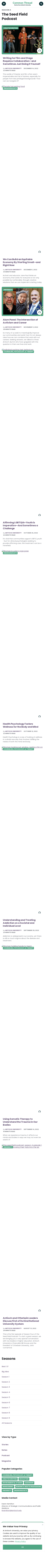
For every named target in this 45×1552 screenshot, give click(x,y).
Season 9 (6, 1418)
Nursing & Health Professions (28, 1487)
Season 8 (6, 1412)
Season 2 (6, 1382)
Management (8, 1487)
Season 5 (6, 1397)
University (8, 290)
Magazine (6, 1461)
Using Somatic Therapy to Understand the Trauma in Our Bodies (20, 1121)
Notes (4, 1450)
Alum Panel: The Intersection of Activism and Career (20, 321)
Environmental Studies (12, 1483)
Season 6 (6, 1402)
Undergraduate (10, 88)
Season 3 (6, 1387)
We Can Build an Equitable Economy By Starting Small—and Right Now (21, 262)
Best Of (5, 1366)
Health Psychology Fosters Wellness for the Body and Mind (20, 725)
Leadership (29, 1483)
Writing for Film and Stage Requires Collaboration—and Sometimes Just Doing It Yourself (21, 61)
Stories (5, 1444)
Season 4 (6, 1392)
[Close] (42, 1524)
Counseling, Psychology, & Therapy (18, 351)
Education (23, 1479)
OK (22, 1547)
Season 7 (6, 1407)
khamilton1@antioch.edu (12, 1510)
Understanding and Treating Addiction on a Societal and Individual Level (19, 922)
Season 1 (5, 1376)
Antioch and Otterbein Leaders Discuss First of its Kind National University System (21, 1320)
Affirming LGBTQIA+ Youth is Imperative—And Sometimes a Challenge (20, 525)
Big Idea (5, 1371)
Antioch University (13, 68)
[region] (22, 1537)
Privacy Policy (20, 1541)
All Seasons (7, 1423)
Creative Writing (11, 28)
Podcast (6, 1455)
